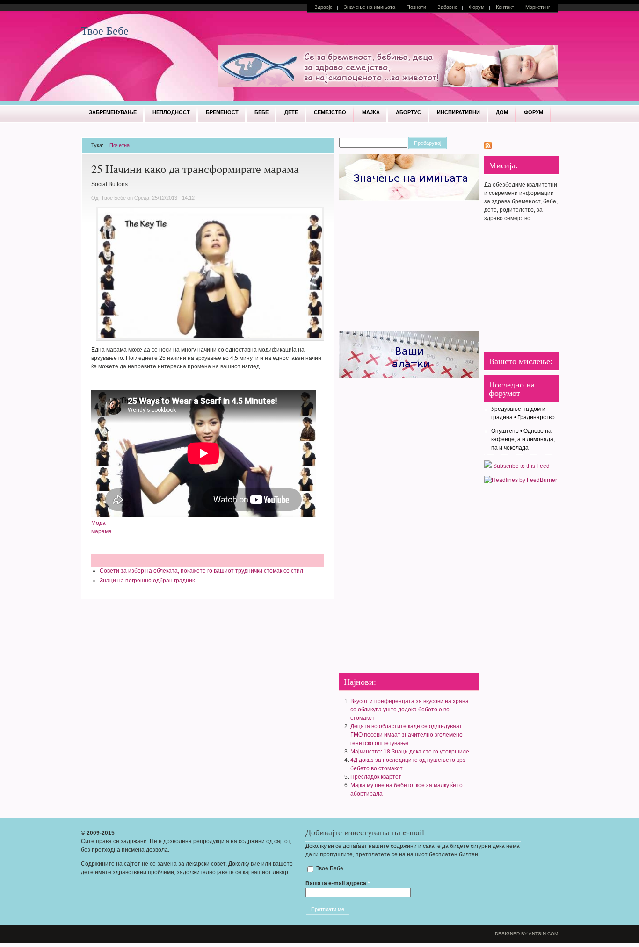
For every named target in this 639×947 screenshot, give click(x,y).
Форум (477, 7)
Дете (291, 112)
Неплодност (171, 112)
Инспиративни (458, 112)
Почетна (119, 145)
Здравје (323, 7)
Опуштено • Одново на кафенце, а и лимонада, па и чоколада (523, 439)
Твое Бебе (105, 30)
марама (101, 531)
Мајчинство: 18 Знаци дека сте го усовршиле (409, 751)
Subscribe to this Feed (521, 466)
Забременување (113, 112)
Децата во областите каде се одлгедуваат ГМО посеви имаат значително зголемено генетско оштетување (406, 734)
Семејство (330, 112)
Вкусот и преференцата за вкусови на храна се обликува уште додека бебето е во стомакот (409, 709)
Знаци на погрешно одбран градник (147, 580)
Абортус (408, 112)
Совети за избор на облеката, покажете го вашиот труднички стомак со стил (201, 570)
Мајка (371, 112)
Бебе (261, 112)
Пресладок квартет (375, 777)
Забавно (447, 7)
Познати (416, 7)
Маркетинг (537, 7)
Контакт (505, 7)
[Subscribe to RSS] (488, 147)
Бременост (222, 112)
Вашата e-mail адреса (337, 883)
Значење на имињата (369, 7)
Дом (502, 112)
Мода (98, 523)
